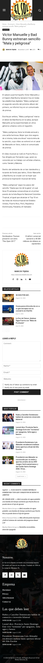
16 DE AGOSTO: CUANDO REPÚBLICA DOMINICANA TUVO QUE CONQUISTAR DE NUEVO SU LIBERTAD (20, 492)
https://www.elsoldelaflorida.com (21, 275)
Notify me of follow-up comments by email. (21, 385)
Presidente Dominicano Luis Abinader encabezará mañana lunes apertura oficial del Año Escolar (21, 638)
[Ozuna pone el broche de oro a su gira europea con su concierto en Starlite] (8, 309)
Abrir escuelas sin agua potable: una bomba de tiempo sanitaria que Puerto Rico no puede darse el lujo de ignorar (21, 501)
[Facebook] (12, 55)
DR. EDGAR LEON (8, 499)
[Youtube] (30, 279)
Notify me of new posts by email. (17, 387)
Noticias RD (7, 620)
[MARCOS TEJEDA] (3, 49)
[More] (34, 55)
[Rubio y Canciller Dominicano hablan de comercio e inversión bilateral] (8, 418)
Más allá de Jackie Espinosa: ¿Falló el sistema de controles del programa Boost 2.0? (21, 520)
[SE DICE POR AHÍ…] (8, 298)
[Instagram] (17, 279)
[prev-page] (3, 330)
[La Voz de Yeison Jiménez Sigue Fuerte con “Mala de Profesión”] (8, 321)
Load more (20, 476)
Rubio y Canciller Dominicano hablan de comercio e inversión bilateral (28, 417)
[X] (17, 55)
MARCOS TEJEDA (11, 49)
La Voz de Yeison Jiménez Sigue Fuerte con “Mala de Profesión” (26, 320)
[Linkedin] (28, 55)
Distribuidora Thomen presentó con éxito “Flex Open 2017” (10, 238)
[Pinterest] (23, 55)
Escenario (11, 24)
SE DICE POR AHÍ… (23, 295)
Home (4, 24)
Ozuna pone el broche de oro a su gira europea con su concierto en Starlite (28, 308)
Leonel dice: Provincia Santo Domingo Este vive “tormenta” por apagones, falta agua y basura (21, 626)
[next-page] (7, 330)
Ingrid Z (5, 490)
